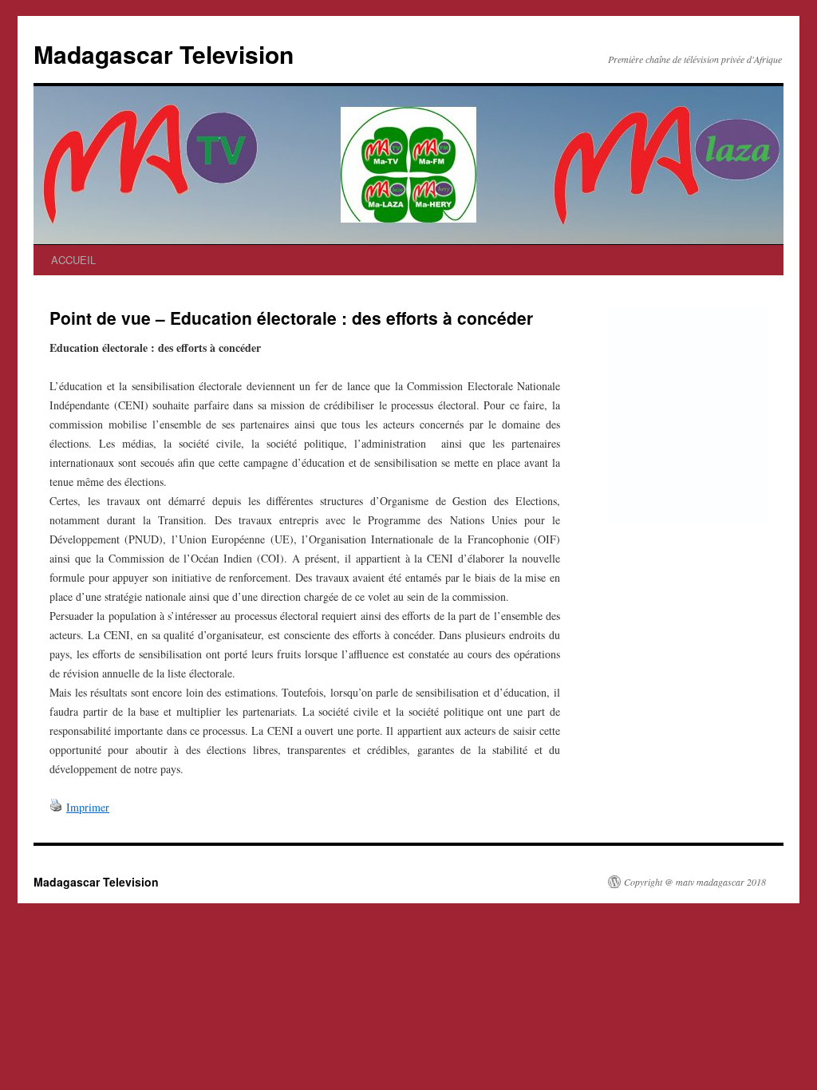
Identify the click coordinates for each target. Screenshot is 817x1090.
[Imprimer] (55, 807)
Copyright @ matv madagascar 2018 (695, 881)
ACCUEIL (73, 259)
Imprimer (87, 807)
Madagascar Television (164, 54)
